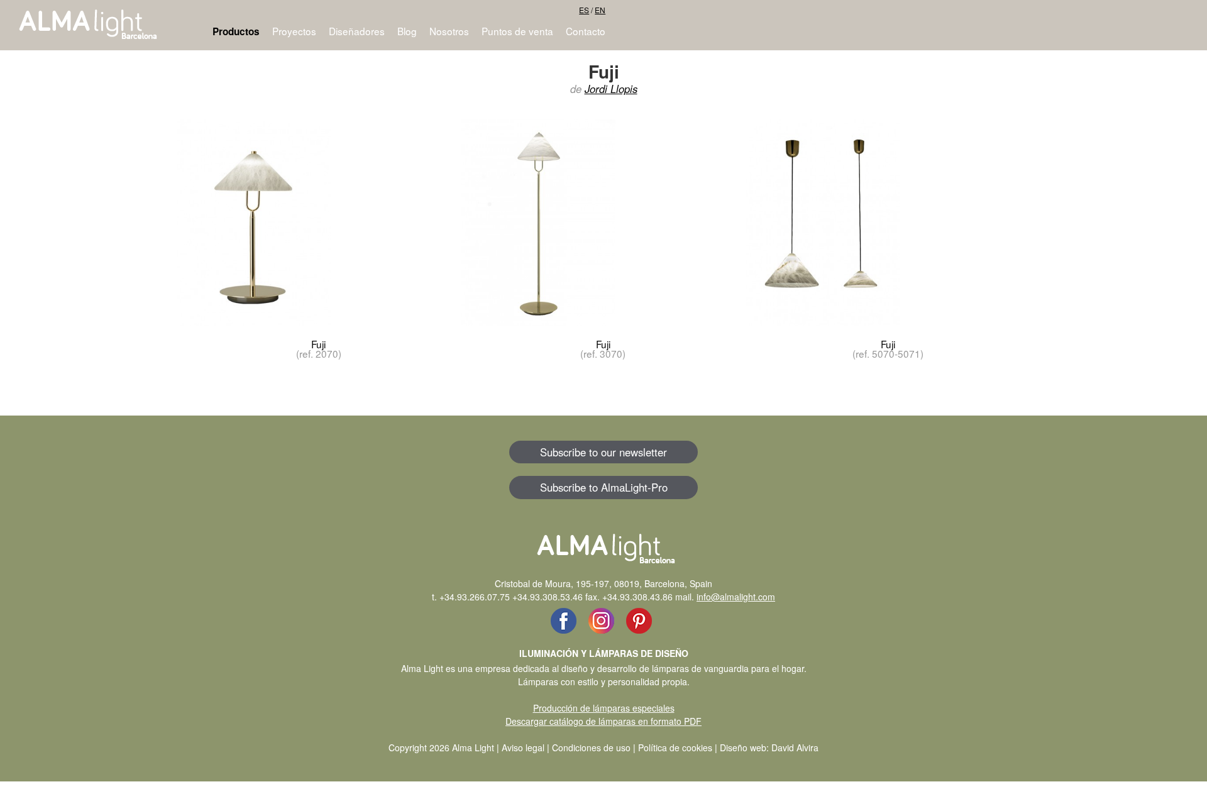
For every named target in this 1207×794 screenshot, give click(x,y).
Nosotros (449, 31)
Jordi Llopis (611, 88)
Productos (236, 31)
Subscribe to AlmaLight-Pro (604, 487)
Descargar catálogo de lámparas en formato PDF (603, 721)
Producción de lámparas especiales (604, 708)
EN (600, 9)
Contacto (585, 31)
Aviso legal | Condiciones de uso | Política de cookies (607, 747)
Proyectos (294, 31)
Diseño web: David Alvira (769, 747)
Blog (407, 31)
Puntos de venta (517, 31)
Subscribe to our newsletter (603, 452)
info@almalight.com (736, 596)
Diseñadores (357, 31)
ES (584, 9)
